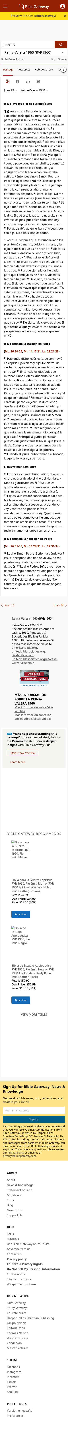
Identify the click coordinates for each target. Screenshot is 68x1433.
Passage (8, 69)
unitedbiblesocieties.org (28, 651)
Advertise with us (18, 1249)
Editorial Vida (16, 1328)
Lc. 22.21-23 (50, 351)
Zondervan (14, 1343)
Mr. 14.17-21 (32, 351)
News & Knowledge (20, 1185)
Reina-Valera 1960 (25, 619)
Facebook (13, 1367)
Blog (10, 1205)
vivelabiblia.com (23, 655)
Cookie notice (16, 1274)
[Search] (61, 44)
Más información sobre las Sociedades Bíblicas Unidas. (33, 717)
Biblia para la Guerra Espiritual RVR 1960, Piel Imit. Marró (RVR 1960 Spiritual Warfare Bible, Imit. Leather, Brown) (32, 885)
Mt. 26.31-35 (13, 546)
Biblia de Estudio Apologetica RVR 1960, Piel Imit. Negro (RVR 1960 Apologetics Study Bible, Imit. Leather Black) (32, 971)
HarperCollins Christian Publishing (30, 1318)
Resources (24, 69)
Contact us (14, 1254)
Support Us (14, 1215)
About (11, 1180)
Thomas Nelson (17, 1333)
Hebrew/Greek (44, 69)
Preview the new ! (33, 16)
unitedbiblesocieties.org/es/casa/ (34, 659)
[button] (62, 6)
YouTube (13, 1392)
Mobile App (14, 1195)
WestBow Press (17, 1338)
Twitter (12, 1387)
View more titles (34, 1015)
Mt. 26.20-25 (13, 351)
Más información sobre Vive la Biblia (34, 709)
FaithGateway (16, 1303)
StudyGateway (17, 1308)
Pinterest (13, 1377)
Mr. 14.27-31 (32, 546)
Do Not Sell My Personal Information (33, 1269)
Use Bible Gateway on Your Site (28, 1244)
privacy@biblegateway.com (19, 1156)
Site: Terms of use (19, 1279)
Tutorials (13, 1239)
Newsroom (14, 1210)
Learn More (17, 762)
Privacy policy (17, 1259)
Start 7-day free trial (23, 753)
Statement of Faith (19, 1190)
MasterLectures (17, 1348)
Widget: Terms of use (21, 1284)
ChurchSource (16, 1313)
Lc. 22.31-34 (50, 546)
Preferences (15, 1416)
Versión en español (20, 1411)
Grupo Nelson (16, 1323)
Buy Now (20, 914)
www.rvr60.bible (23, 663)
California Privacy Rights (25, 1264)
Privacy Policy (16, 1152)
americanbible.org (24, 648)
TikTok (11, 1382)
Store (10, 1200)
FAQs (10, 1234)
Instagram (14, 1372)
